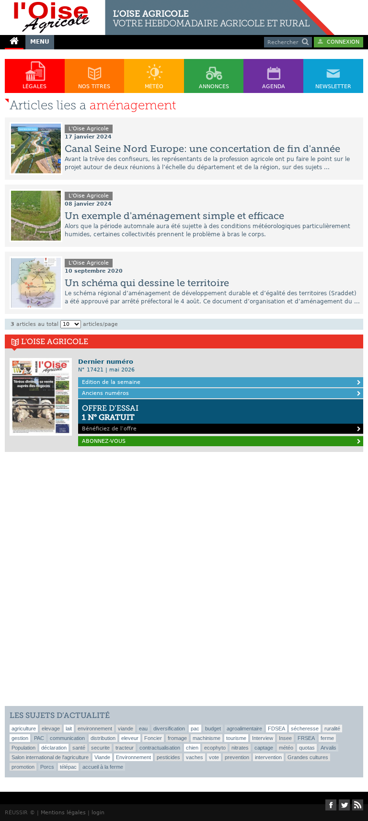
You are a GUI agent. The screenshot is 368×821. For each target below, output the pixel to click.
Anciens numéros (105, 393)
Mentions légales (63, 812)
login (98, 812)
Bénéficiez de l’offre (110, 418)
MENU (39, 41)
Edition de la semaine (111, 382)
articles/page (100, 324)
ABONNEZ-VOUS (104, 441)
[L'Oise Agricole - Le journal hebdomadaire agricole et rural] (167, 3)
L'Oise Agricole (89, 129)
